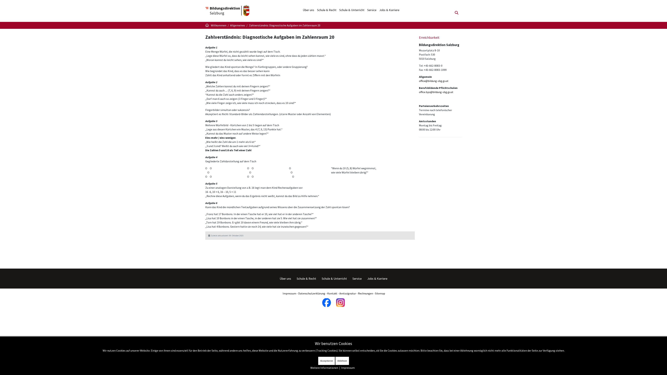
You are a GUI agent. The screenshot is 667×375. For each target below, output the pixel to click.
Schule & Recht (326, 10)
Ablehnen (342, 360)
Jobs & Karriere (389, 10)
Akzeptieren (326, 360)
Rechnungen (365, 293)
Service (371, 10)
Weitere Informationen (324, 367)
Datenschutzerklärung (311, 293)
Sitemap (380, 293)
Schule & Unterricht (351, 10)
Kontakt (332, 293)
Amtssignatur (347, 293)
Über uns (308, 10)
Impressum (289, 293)
